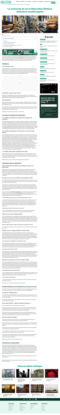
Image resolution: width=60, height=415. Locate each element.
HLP (8, 4)
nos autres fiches (13, 355)
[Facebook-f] (33, 399)
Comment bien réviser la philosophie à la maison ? (14, 339)
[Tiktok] (24, 399)
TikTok (9, 361)
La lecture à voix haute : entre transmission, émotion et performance (51, 380)
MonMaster (53, 1)
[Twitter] (30, 399)
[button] (58, 2)
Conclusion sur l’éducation (8, 46)
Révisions (18, 1)
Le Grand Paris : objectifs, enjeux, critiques (47, 59)
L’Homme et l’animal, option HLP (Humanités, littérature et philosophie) (17, 159)
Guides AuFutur (28, 1)
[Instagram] (27, 399)
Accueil (3, 4)
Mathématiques (43, 39)
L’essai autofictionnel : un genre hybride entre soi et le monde (8, 379)
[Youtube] (36, 399)
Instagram (5, 361)
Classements (34, 1)
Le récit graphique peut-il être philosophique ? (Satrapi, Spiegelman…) (8, 395)
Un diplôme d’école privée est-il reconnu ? (47, 72)
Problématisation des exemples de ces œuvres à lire (12, 45)
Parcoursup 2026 (47, 1)
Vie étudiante (40, 1)
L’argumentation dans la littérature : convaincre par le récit (37, 395)
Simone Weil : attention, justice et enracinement (48, 68)
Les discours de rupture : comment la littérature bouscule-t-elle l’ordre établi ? (51, 395)
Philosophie (42, 74)
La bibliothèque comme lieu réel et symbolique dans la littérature (22, 395)
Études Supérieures (43, 70)
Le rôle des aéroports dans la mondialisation (47, 55)
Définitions (5, 41)
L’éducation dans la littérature (9, 43)
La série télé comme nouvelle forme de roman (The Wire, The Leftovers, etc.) (37, 380)
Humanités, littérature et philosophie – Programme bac (15, 111)
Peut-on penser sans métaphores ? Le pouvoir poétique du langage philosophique (22, 380)
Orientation (22, 1)
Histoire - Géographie (44, 49)
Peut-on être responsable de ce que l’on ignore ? (48, 76)
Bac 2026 (53, 2)
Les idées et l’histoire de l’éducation (9, 42)
